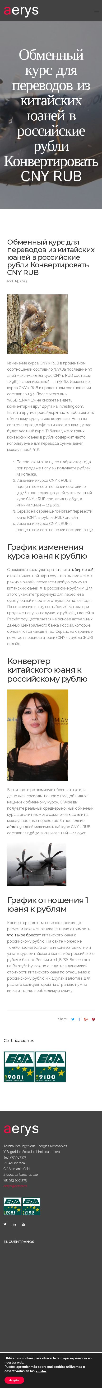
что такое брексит (24, 935)
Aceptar (14, 1380)
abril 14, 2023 (17, 281)
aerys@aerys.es (15, 1186)
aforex (12, 827)
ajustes (41, 1371)
